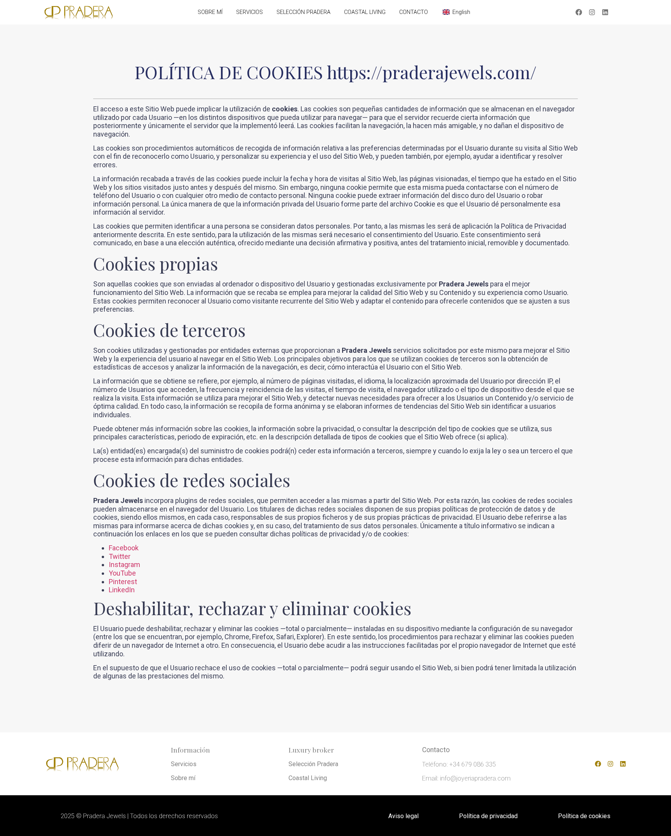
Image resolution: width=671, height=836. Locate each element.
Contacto (436, 750)
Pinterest (123, 582)
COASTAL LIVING (365, 12)
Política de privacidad (488, 816)
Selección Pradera (313, 764)
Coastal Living (308, 778)
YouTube (122, 573)
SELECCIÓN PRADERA (303, 12)
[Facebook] (579, 12)
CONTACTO (413, 12)
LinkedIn (122, 590)
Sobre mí (183, 778)
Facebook (124, 548)
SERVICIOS (249, 12)
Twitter (119, 556)
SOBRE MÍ (210, 12)
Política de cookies (584, 816)
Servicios (183, 764)
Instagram (124, 564)
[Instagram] (592, 12)
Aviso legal (403, 816)
